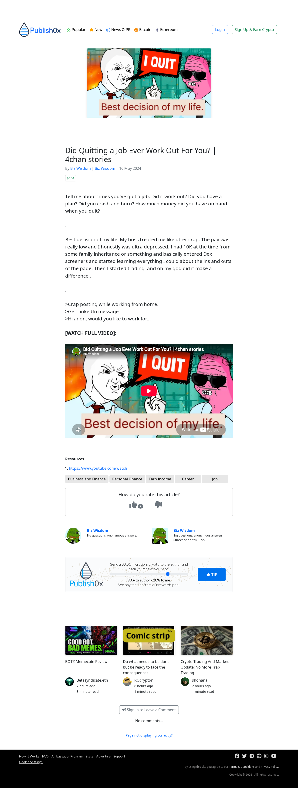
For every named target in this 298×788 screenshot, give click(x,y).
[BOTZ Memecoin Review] (91, 640)
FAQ (45, 756)
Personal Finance (127, 479)
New (98, 29)
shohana (199, 680)
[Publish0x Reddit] (260, 756)
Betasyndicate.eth (92, 680)
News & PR (120, 29)
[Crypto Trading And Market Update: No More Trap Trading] (207, 640)
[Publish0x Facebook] (238, 756)
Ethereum (168, 29)
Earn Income (160, 479)
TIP (213, 574)
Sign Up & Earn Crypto (254, 29)
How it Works (29, 756)
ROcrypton (143, 680)
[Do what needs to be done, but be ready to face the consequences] (149, 640)
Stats (89, 756)
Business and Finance (87, 479)
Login (220, 29)
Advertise (103, 756)
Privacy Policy (269, 767)
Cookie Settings (31, 762)
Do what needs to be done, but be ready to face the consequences (146, 667)
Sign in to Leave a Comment (151, 709)
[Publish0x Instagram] (267, 756)
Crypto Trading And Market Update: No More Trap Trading (205, 667)
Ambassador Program (67, 756)
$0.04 (70, 178)
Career (188, 479)
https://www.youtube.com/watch (98, 468)
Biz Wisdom (80, 168)
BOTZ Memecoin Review (86, 661)
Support (119, 756)
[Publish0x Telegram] (252, 756)
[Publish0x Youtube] (275, 756)
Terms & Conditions (241, 767)
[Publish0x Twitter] (245, 756)
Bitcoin (144, 29)
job (215, 479)
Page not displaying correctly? (149, 735)
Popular (78, 29)
